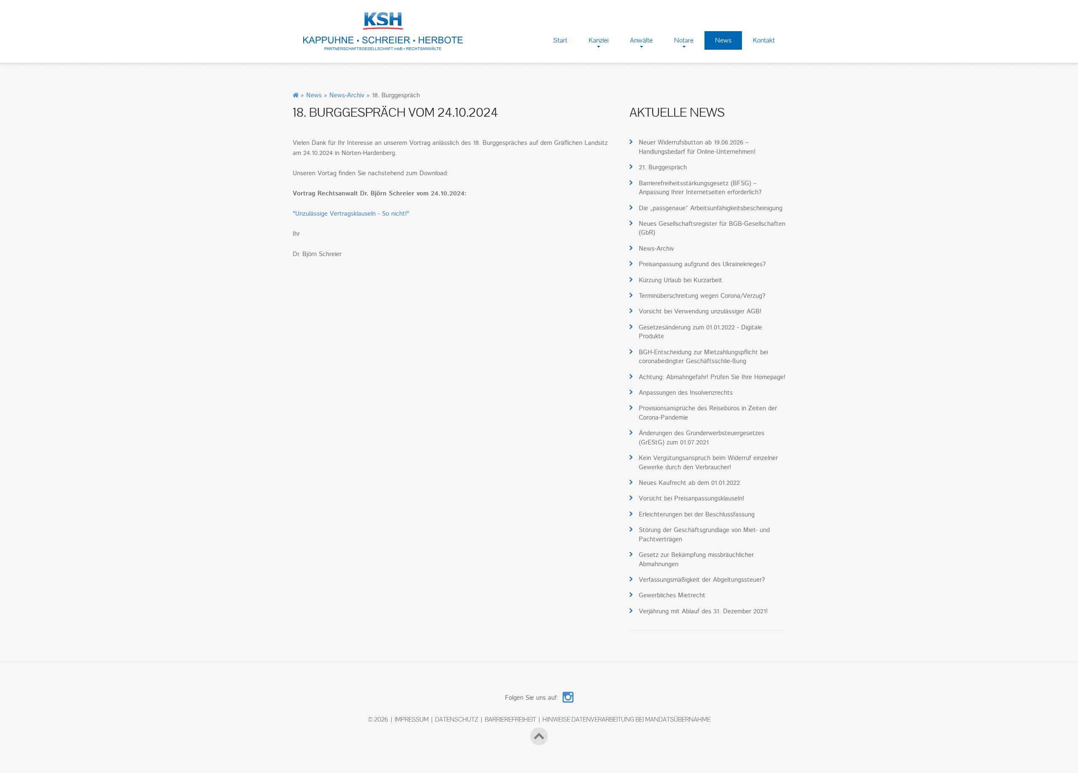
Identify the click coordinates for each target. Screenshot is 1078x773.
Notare (684, 40)
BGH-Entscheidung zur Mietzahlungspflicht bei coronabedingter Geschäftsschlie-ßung (703, 357)
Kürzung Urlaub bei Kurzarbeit (680, 280)
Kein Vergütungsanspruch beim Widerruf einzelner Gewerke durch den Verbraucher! (708, 462)
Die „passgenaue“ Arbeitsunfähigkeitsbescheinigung (710, 208)
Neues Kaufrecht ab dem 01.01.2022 (689, 483)
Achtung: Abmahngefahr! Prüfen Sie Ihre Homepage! (712, 377)
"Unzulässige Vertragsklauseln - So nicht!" (351, 213)
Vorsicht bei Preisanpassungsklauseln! (691, 498)
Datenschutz (456, 719)
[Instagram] (568, 695)
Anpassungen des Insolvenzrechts (686, 392)
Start (560, 40)
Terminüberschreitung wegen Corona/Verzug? (702, 296)
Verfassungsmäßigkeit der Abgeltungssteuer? (702, 579)
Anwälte (641, 40)
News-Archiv (346, 95)
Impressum (412, 719)
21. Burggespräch (663, 167)
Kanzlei (598, 40)
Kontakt (764, 40)
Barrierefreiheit (510, 719)
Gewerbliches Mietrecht (672, 595)
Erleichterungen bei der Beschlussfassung (697, 514)
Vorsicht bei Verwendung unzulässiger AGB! (700, 311)
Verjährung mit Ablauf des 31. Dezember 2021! (703, 611)
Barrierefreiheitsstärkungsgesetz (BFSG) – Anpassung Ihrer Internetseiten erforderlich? (700, 188)
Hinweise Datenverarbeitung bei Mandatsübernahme (626, 719)
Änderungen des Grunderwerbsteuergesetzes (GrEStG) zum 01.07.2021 (701, 438)
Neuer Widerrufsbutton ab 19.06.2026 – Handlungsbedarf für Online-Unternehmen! (697, 147)
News (723, 40)
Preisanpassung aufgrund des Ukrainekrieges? (702, 264)
